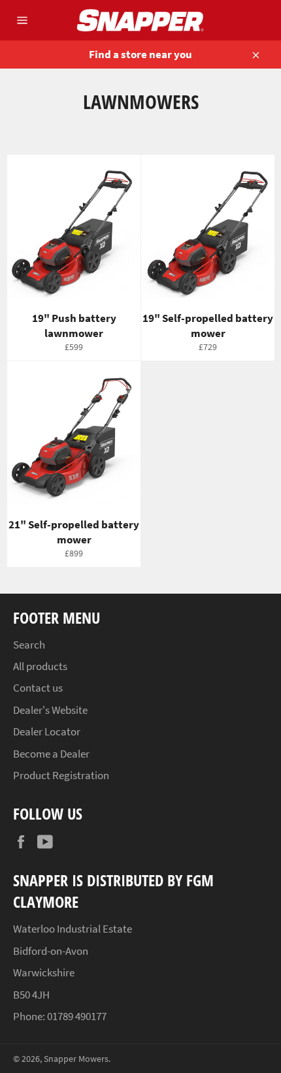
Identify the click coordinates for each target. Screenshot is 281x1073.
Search (29, 644)
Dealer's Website (50, 710)
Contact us (38, 688)
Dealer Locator (46, 731)
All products (40, 666)
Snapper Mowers (76, 1059)
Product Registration (61, 775)
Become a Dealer (51, 753)
